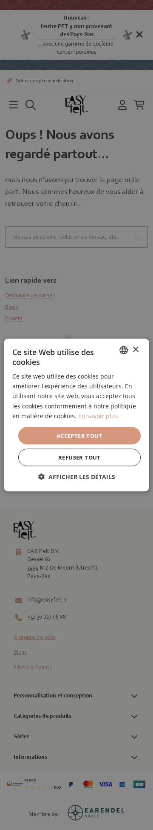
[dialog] (76, 415)
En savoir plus (98, 415)
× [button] (135, 350)
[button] (76, 477)
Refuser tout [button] (79, 457)
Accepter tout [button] (79, 435)
